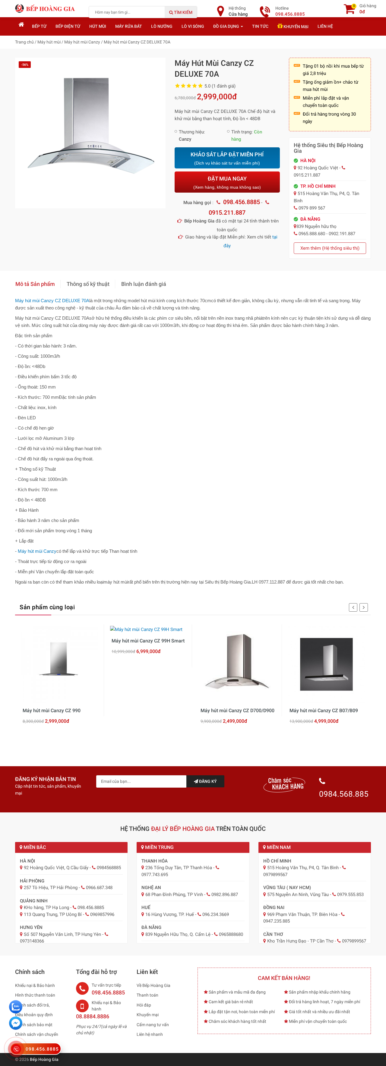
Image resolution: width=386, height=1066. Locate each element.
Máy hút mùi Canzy (37, 551)
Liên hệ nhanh (150, 1034)
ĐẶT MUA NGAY (227, 182)
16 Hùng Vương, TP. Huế (169, 914)
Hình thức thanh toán (35, 995)
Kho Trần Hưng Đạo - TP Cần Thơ (300, 941)
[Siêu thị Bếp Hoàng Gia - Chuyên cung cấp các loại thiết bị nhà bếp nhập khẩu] (45, 8)
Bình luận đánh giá (143, 284)
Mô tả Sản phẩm (35, 284)
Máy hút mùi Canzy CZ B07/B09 (324, 710)
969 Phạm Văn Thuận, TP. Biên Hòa (302, 914)
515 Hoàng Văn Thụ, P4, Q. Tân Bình (303, 867)
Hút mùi (97, 26)
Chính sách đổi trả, (32, 1005)
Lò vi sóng (193, 26)
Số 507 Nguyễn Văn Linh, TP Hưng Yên (62, 934)
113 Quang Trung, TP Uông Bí (53, 914)
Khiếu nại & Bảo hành (35, 985)
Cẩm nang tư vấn (153, 1024)
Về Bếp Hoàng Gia (153, 985)
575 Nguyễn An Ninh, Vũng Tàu (298, 894)
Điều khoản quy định (34, 1014)
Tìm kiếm (182, 12)
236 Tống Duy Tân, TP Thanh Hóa (178, 867)
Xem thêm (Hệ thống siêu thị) (329, 248)
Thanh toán (147, 995)
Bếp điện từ (67, 26)
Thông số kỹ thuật (88, 284)
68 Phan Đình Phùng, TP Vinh (174, 894)
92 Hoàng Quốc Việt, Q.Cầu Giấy (56, 867)
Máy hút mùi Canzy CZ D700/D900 (237, 710)
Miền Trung (159, 847)
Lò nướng (161, 26)
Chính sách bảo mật (33, 1024)
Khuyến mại (295, 26)
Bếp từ (39, 26)
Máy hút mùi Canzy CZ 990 (52, 710)
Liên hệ (325, 26)
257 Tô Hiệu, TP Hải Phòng (51, 887)
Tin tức (260, 26)
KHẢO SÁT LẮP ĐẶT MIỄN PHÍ (227, 158)
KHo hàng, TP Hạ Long (46, 907)
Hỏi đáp (144, 1005)
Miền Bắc (34, 847)
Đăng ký (207, 781)
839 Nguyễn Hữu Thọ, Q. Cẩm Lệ (177, 934)
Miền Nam (278, 847)
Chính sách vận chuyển (36, 1034)
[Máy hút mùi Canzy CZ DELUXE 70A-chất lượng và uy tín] (90, 132)
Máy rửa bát (128, 26)
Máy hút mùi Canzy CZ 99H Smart (148, 641)
